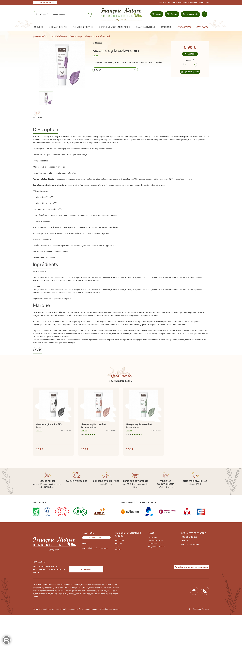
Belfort (118, 549)
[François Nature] (121, 14)
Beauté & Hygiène (58, 36)
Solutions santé (190, 544)
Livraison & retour (155, 540)
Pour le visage (75, 36)
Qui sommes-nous (156, 543)
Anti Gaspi (202, 27)
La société (152, 537)
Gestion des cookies (110, 609)
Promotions (184, 27)
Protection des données (89, 609)
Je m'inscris (86, 569)
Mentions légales (69, 609)
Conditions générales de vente (46, 609)
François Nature (40, 36)
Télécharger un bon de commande (191, 567)
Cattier (95, 55)
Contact (186, 540)
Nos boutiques (189, 537)
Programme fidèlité (156, 546)
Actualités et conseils (193, 533)
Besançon (119, 540)
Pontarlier (119, 543)
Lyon (117, 546)
